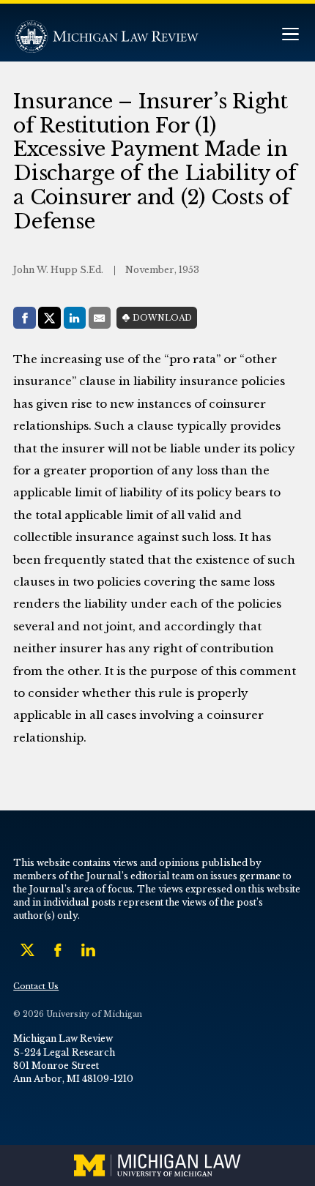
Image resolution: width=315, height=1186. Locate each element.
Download (162, 318)
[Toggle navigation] (290, 35)
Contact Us (36, 986)
